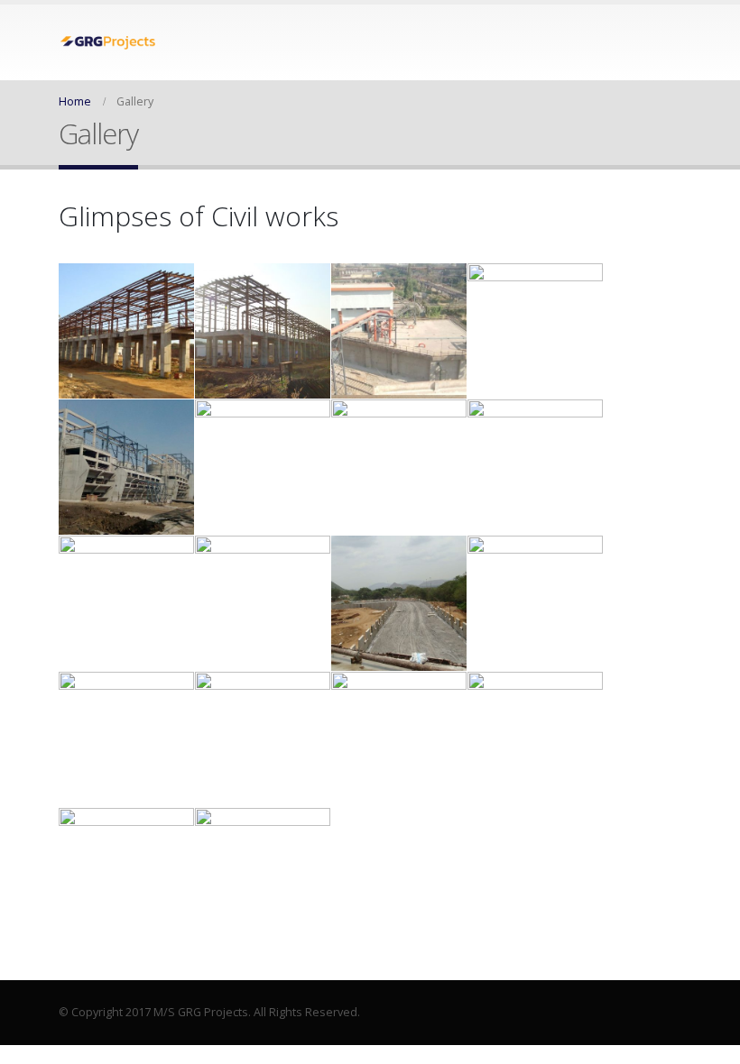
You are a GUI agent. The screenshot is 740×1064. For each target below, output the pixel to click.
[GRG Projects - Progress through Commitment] (108, 42)
